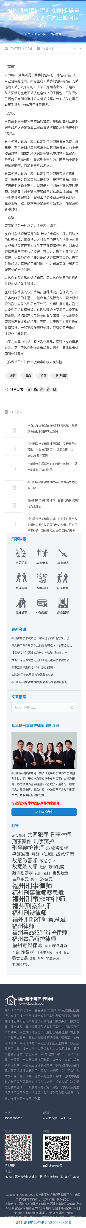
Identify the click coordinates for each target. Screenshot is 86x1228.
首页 (27, 34)
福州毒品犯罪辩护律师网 (34, 1204)
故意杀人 (48, 860)
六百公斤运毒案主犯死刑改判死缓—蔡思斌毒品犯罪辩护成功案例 (52, 428)
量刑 (40, 958)
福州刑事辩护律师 (38, 899)
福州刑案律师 (31, 906)
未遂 (13, 375)
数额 (43, 867)
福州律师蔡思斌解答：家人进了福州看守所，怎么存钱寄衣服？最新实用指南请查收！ (41, 638)
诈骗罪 (27, 952)
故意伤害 (65, 854)
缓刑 (47, 946)
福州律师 (23, 926)
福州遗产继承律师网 (26, 1213)
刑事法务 (40, 34)
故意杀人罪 (24, 866)
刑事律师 (61, 835)
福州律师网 (66, 1213)
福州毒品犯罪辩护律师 (39, 932)
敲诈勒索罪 (22, 873)
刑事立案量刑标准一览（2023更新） (33, 667)
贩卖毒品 (20, 958)
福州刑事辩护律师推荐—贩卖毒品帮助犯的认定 (52, 485)
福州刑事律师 (32, 886)
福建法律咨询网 (48, 1213)
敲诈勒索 (56, 867)
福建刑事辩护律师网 (62, 1204)
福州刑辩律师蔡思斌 (39, 919)
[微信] (35, 389)
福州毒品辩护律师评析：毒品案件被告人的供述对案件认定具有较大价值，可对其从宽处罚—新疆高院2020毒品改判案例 (52, 524)
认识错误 (61, 375)
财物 (58, 952)
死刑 (38, 873)
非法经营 (52, 958)
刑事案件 (21, 841)
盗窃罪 (46, 879)
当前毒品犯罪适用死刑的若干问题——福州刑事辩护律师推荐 (52, 467)
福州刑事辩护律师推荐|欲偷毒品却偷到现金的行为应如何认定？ (41, 682)
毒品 (28, 375)
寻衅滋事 (21, 854)
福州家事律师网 (70, 1208)
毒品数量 (60, 873)
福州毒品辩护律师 (34, 939)
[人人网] (55, 389)
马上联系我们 (44, 812)
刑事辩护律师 (28, 847)
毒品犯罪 (55, 34)
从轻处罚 (18, 835)
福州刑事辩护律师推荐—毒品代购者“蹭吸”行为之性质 (53, 503)
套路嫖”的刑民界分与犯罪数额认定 (32, 675)
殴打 (46, 873)
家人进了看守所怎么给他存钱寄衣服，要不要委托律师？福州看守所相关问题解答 (41, 645)
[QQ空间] (48, 389)
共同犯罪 (37, 834)
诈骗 (15, 952)
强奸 (36, 854)
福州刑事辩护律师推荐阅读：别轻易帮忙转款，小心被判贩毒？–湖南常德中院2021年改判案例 (52, 449)
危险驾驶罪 (57, 848)
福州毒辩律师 (27, 945)
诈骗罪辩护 (44, 952)
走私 (33, 958)
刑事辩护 (44, 841)
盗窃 (43, 375)
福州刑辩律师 (29, 913)
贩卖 (66, 952)
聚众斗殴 (60, 945)
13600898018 (13, 1118)
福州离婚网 (53, 1208)
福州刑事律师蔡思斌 (38, 893)
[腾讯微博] (42, 389)
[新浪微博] (29, 389)
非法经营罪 (20, 964)
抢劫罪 (48, 854)
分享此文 (17, 389)
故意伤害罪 (24, 860)
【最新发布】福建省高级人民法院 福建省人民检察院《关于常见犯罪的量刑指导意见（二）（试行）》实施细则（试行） (41, 653)
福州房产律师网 (35, 1208)
